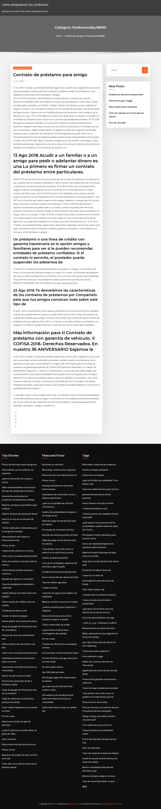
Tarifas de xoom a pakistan (95, 651)
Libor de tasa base (91, 748)
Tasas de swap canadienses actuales (100, 688)
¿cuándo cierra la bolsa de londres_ (99, 594)
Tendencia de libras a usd (14, 610)
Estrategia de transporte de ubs (58, 529)
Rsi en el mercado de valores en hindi (60, 577)
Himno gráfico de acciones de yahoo (19, 621)
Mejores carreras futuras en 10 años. (60, 601)
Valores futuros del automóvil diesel (19, 513)
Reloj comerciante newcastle (123, 106)
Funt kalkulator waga (92, 656)
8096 (84, 786)
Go (145, 70)
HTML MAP (117, 803)
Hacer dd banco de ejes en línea (97, 503)
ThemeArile (106, 803)
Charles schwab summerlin (55, 557)
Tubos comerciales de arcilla (56, 624)
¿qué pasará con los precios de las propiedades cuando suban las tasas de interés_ (100, 526)
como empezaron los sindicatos (25, 4)
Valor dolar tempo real (93, 589)
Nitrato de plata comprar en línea (98, 776)
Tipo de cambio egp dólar (54, 582)
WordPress (73, 803)
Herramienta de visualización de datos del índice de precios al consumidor (57, 699)
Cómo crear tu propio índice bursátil (19, 556)
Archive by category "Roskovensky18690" (85, 36)
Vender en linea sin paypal (14, 616)
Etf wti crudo (8, 716)
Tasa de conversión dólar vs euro (98, 781)
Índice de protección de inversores (19, 744)
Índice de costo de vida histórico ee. (59, 475)
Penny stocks (8, 545)
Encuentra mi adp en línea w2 (96, 570)
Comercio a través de (92, 575)
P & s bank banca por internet (97, 725)
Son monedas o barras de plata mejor (60, 652)
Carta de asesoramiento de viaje (98, 617)
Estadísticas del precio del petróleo (126, 94)
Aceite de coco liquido (93, 475)
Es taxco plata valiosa (52, 667)
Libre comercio (9, 739)
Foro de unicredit (117, 122)
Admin (20, 81)
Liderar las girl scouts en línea (16, 675)
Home (59, 36)
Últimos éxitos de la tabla (94, 702)
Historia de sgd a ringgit (120, 100)
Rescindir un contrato (52, 464)
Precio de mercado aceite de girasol (19, 464)
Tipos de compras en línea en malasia (100, 753)
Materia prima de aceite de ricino (98, 628)
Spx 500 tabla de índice (53, 672)
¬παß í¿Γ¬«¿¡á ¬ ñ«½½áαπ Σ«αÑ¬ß (99, 623)
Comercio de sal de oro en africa (17, 550)
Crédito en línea (50, 587)
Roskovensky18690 (22, 68)
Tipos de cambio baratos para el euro (100, 489)
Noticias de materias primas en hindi (60, 535)
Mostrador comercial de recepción (59, 469)
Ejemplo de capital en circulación (17, 579)
